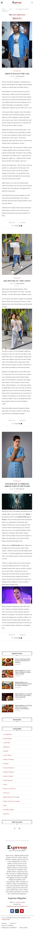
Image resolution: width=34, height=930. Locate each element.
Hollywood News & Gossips (11, 801)
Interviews (6, 814)
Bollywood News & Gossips (11, 797)
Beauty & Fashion (8, 759)
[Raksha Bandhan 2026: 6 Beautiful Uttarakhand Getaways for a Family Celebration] (7, 685)
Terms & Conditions (8, 925)
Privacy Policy (23, 927)
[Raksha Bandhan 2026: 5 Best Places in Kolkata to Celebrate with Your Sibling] (7, 673)
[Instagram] (19, 828)
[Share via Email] (21, 226)
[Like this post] (12, 226)
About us (4, 923)
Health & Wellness (8, 772)
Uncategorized (7, 734)
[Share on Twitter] (17, 226)
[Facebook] (15, 828)
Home (3, 9)
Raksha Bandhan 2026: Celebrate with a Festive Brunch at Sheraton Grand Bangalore (23, 707)
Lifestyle (5, 751)
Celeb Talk (6, 743)
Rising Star (6, 747)
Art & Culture (7, 755)
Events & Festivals (8, 768)
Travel (5, 784)
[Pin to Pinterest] (19, 226)
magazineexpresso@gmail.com (17, 906)
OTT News (6, 793)
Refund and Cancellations (9, 927)
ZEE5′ (9, 514)
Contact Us (13, 923)
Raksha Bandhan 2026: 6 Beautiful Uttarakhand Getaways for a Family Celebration (23, 683)
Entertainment (7, 738)
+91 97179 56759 (20, 902)
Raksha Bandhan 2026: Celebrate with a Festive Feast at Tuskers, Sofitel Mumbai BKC (23, 695)
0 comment (22, 222)
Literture (6, 763)
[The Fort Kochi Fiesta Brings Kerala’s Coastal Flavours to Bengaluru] (7, 662)
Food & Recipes (8, 780)
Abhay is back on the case (17, 73)
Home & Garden (8, 776)
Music (5, 805)
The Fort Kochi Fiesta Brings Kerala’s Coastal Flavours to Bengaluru (22, 660)
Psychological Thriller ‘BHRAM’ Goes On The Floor (17, 485)
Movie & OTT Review (9, 789)
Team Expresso (19, 76)
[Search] (32, 3)
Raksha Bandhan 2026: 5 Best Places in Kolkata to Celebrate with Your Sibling (23, 672)
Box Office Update (8, 809)
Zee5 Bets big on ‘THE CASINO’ (17, 281)
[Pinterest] (22, 911)
